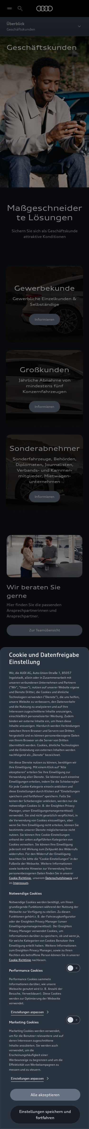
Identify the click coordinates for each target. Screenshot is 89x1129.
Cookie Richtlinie (20, 878)
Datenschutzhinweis (58, 878)
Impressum (20, 883)
